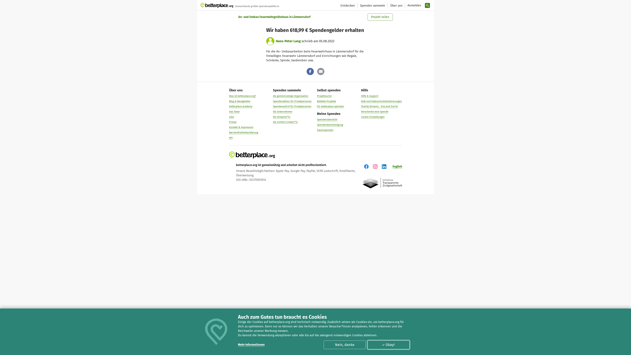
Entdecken (347, 5)
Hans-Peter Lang (288, 41)
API (231, 137)
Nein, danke (344, 345)
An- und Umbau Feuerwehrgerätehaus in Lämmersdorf (274, 17)
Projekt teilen (380, 17)
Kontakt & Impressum (241, 127)
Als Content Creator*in (285, 121)
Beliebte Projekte (326, 101)
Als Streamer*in (281, 116)
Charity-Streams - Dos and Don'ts (379, 106)
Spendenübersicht (327, 119)
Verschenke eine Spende (374, 111)
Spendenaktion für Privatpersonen (292, 101)
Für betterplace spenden (330, 106)
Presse (232, 121)
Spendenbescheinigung (330, 124)
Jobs (231, 116)
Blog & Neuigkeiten (239, 101)
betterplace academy (240, 106)
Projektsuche (324, 96)
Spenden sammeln (372, 5)
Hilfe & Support (369, 96)
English (397, 166)
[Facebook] (310, 71)
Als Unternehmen (282, 111)
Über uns (396, 5)
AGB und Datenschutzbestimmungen (381, 101)
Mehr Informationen (251, 344)
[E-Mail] (320, 71)
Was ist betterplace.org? (242, 96)
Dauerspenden (325, 130)
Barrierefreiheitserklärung (243, 132)
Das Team (234, 111)
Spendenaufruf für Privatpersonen (292, 106)
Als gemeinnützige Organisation (290, 96)
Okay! (390, 345)
